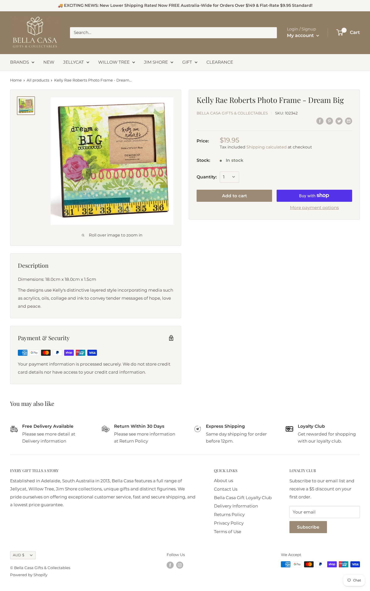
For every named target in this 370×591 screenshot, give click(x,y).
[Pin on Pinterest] (329, 121)
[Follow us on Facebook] (170, 565)
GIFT (187, 62)
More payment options (314, 207)
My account (301, 35)
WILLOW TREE (114, 62)
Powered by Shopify (28, 574)
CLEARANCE (219, 62)
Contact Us (225, 489)
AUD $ (18, 555)
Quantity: (207, 176)
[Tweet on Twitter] (339, 121)
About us (223, 480)
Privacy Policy (229, 523)
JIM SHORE (156, 62)
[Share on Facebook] (319, 121)
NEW (48, 62)
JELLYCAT (73, 62)
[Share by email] (348, 121)
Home (16, 80)
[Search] (270, 32)
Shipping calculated (266, 147)
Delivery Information (236, 505)
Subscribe (308, 527)
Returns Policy (229, 514)
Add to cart (234, 195)
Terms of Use (227, 531)
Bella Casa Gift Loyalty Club (243, 497)
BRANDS (19, 62)
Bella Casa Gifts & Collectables (232, 113)
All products (38, 80)
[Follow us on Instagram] (179, 565)
